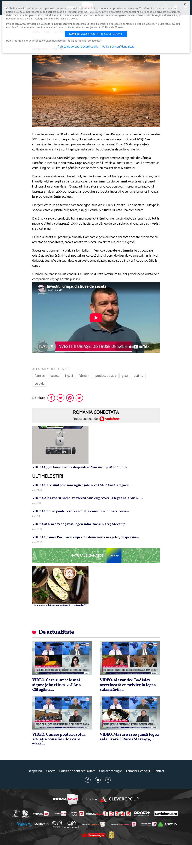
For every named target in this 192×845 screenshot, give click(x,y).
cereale (39, 383)
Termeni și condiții (137, 771)
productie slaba (105, 376)
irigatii (69, 376)
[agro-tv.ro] (167, 824)
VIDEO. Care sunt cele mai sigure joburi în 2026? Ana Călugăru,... (82, 485)
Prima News (65, 799)
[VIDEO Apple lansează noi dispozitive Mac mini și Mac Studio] (60, 444)
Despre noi (35, 771)
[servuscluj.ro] (93, 834)
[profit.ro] (142, 813)
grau (125, 376)
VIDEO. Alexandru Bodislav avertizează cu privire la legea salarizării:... (87, 498)
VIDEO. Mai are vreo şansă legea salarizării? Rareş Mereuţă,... (80, 524)
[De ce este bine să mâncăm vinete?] (60, 584)
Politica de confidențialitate (77, 771)
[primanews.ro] (60, 813)
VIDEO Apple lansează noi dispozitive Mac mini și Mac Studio (79, 467)
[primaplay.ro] (77, 814)
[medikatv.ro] (41, 824)
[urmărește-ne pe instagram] (108, 780)
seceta (54, 376)
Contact (159, 771)
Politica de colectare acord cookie (78, 47)
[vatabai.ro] (111, 835)
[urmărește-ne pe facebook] (88, 780)
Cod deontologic (110, 771)
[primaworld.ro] (149, 824)
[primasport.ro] (108, 813)
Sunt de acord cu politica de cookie (96, 33)
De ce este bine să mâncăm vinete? (59, 605)
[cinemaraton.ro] (57, 824)
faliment (84, 376)
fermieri (40, 376)
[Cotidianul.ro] (166, 813)
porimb (138, 376)
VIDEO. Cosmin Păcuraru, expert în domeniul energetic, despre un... (85, 537)
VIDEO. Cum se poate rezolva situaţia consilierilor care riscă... (80, 511)
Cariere (51, 771)
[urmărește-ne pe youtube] (98, 780)
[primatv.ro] (16, 813)
